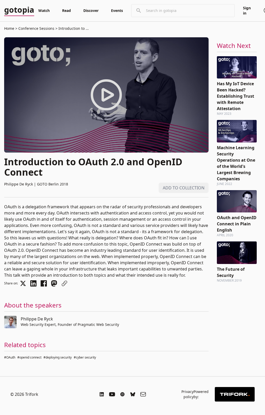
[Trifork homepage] (235, 394)
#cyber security (85, 357)
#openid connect (29, 357)
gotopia (19, 10)
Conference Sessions (36, 28)
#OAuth (9, 357)
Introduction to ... (73, 28)
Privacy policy (187, 394)
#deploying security (57, 357)
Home (9, 28)
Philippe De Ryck (37, 319)
